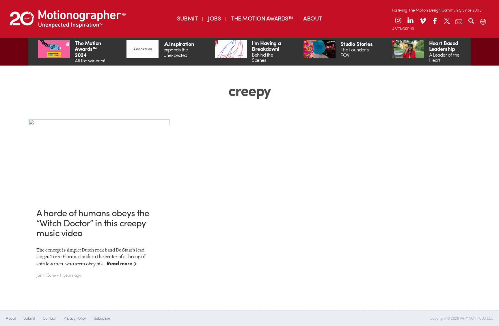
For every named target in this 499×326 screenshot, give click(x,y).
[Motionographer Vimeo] (422, 20)
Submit (29, 318)
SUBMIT (187, 18)
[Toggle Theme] (483, 20)
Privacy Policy (75, 318)
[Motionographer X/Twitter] (447, 20)
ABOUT (312, 18)
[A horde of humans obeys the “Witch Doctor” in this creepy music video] (99, 159)
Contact (49, 318)
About (11, 318)
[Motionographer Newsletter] (459, 20)
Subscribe (102, 318)
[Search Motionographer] (471, 20)
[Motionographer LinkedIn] (410, 20)
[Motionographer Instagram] (398, 20)
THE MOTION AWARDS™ (262, 18)
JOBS (214, 18)
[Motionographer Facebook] (434, 20)
